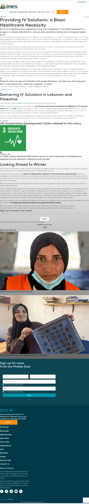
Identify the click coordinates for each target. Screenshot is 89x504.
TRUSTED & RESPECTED (29, 502)
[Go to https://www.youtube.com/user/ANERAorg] (16, 491)
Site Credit (10, 499)
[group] (15, 414)
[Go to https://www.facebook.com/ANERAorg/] (6, 491)
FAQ (21, 502)
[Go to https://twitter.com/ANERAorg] (1, 491)
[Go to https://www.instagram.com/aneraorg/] (21, 491)
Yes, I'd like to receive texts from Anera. (14, 391)
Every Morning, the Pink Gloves (16, 291)
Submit (29, 395)
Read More (5, 294)
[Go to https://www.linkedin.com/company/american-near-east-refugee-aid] (11, 491)
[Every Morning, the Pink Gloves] (44, 260)
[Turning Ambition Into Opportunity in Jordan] (44, 324)
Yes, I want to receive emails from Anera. (14, 385)
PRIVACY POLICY (40, 502)
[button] (44, 219)
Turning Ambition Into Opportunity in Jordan (23, 355)
